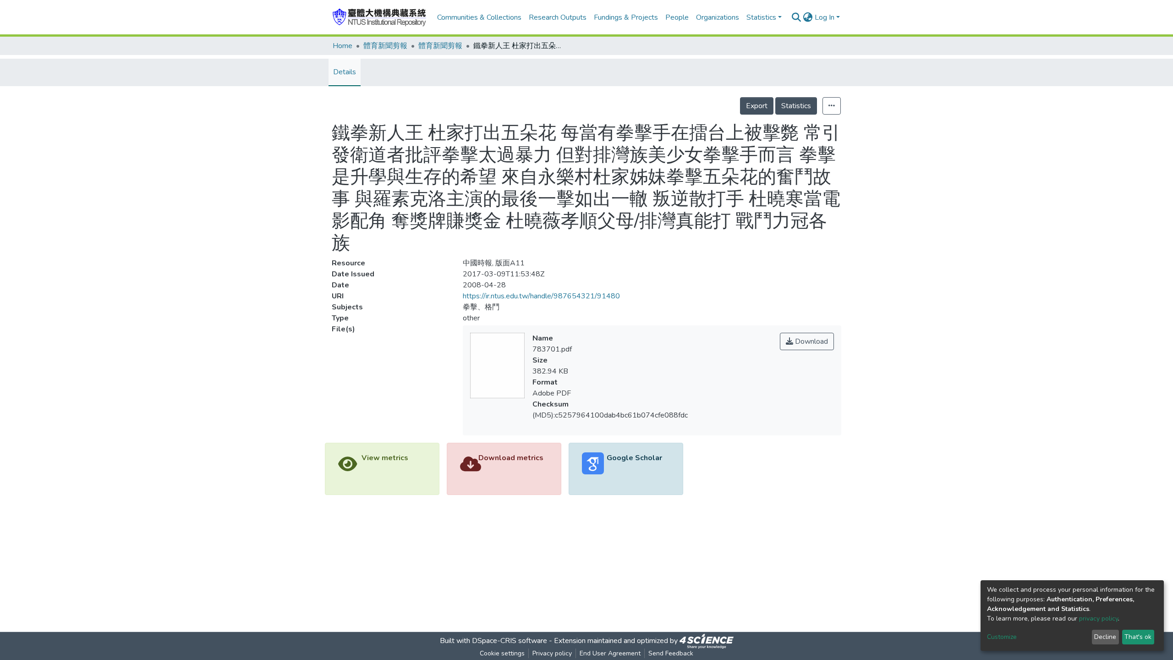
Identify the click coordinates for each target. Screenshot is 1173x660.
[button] (808, 17)
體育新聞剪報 (385, 46)
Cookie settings (502, 653)
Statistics (796, 106)
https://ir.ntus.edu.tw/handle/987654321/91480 (541, 296)
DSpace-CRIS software (509, 641)
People (677, 17)
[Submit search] (796, 17)
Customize (1002, 636)
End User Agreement (610, 653)
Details (344, 72)
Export (756, 106)
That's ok (1137, 636)
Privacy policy (552, 653)
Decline (1105, 636)
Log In (824, 17)
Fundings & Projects (626, 17)
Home (342, 46)
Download (810, 341)
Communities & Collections (479, 17)
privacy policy (1098, 618)
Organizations (717, 17)
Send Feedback (670, 653)
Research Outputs (557, 17)
